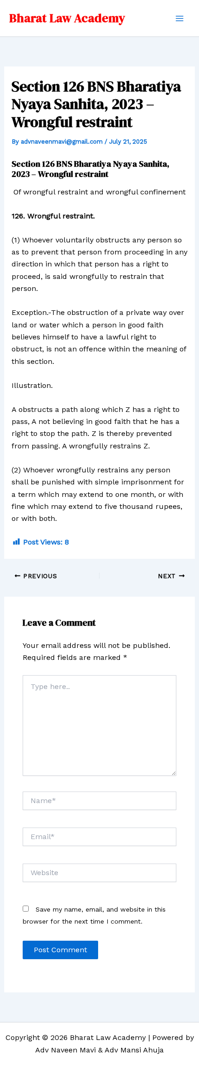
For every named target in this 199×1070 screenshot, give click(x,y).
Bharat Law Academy (67, 18)
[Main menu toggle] (179, 18)
